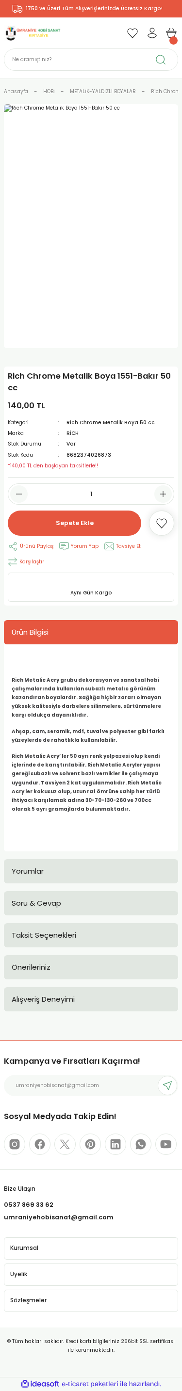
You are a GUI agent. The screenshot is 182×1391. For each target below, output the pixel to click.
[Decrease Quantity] (19, 494)
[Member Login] (152, 33)
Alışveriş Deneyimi (43, 999)
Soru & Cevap (36, 903)
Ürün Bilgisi (30, 632)
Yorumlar (28, 871)
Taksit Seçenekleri (44, 935)
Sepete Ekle (75, 523)
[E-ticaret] (90, 1384)
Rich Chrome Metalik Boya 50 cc (110, 422)
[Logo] (32, 32)
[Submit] (167, 1085)
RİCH (72, 433)
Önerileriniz (31, 967)
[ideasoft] (40, 1384)
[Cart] (171, 33)
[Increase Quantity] (163, 494)
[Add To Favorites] (161, 523)
